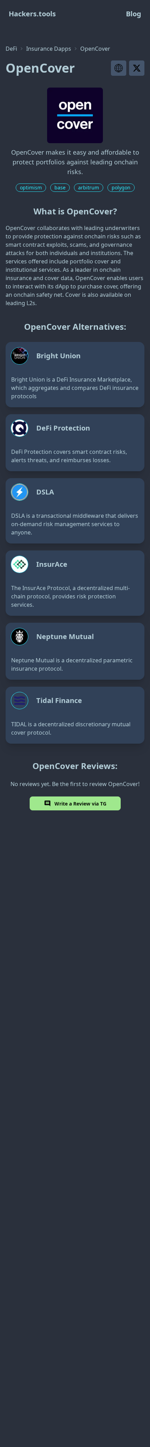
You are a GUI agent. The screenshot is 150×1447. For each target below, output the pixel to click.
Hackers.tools (32, 13)
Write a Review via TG (80, 803)
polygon (121, 187)
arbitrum (88, 187)
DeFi (11, 48)
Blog (133, 13)
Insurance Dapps (48, 48)
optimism (31, 187)
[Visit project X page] (136, 68)
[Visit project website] (118, 68)
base (60, 187)
